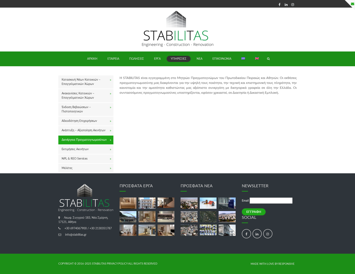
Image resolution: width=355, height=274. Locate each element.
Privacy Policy (117, 264)
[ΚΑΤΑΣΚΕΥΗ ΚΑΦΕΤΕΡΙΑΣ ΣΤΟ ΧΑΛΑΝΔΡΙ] (147, 216)
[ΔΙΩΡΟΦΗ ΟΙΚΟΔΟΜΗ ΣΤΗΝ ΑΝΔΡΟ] (128, 216)
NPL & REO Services (75, 158)
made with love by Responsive (273, 264)
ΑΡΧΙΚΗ (92, 58)
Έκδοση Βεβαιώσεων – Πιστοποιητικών (76, 109)
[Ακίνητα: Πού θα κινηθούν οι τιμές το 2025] (189, 216)
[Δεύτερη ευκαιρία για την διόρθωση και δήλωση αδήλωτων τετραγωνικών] (189, 230)
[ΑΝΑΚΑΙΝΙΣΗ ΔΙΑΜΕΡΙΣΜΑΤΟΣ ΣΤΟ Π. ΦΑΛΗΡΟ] (166, 216)
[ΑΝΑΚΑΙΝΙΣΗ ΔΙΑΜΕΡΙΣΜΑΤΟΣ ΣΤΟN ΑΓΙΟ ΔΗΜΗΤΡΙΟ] (166, 203)
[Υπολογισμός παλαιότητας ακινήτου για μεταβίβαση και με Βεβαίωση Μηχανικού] (227, 230)
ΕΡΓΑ (157, 58)
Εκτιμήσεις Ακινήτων (75, 149)
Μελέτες (67, 168)
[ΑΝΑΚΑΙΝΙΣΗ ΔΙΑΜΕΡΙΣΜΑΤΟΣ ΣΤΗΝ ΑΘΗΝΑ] (147, 230)
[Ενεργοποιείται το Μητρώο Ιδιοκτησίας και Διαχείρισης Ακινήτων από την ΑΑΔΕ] (227, 203)
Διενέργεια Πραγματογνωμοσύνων (84, 139)
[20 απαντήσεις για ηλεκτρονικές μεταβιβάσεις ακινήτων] (208, 230)
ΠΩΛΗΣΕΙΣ (136, 58)
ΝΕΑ (199, 58)
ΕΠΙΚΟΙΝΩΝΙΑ (221, 58)
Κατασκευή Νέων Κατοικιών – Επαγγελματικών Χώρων (81, 82)
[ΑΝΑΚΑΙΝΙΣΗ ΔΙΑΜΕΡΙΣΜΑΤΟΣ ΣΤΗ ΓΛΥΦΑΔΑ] (128, 230)
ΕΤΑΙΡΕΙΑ (113, 58)
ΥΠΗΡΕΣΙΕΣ (179, 58)
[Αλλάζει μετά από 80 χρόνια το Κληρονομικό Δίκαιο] (208, 203)
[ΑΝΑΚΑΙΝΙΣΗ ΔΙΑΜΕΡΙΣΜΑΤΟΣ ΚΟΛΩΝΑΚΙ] (128, 203)
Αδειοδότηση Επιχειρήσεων (79, 121)
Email (245, 200)
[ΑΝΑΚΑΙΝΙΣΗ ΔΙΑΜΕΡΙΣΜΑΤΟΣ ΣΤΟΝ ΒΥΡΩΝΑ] (166, 230)
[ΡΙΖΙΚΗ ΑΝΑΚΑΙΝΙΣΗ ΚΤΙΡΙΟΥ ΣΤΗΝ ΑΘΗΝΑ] (147, 203)
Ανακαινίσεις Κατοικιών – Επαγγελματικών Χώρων (78, 95)
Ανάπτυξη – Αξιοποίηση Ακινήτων (83, 130)
